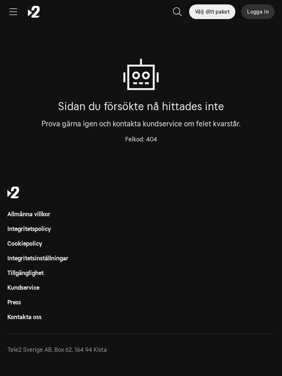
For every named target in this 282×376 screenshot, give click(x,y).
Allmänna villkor (28, 214)
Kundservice (23, 287)
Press (14, 302)
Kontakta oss (24, 317)
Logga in (258, 12)
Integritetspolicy (29, 228)
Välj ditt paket (212, 12)
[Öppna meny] (13, 12)
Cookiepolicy (24, 243)
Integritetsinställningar (37, 258)
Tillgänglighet (25, 273)
